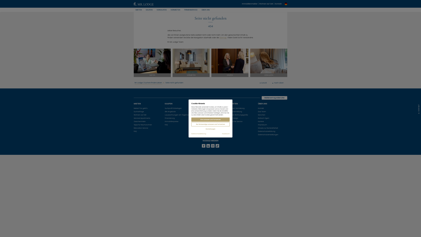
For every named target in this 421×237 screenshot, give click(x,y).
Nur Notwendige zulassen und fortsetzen (210, 124)
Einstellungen (210, 129)
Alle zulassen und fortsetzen (210, 119)
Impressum (226, 133)
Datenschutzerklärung (198, 133)
